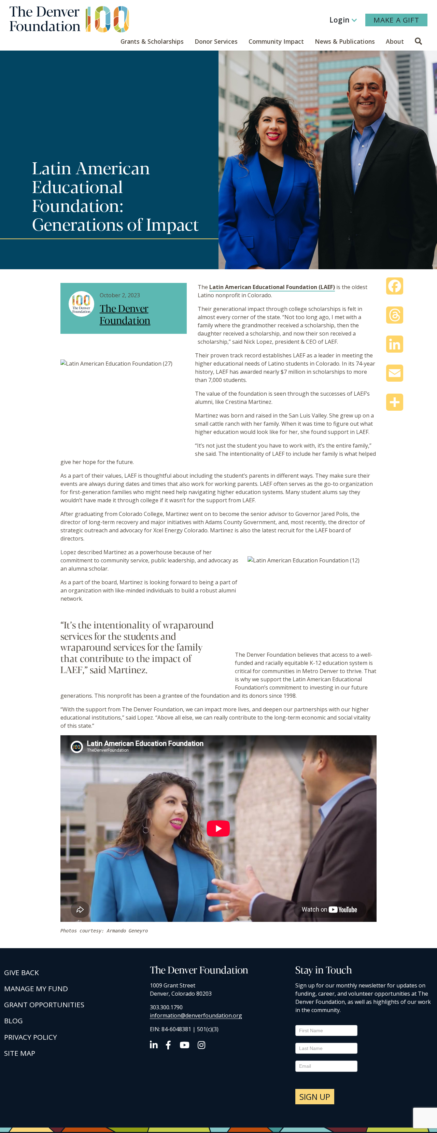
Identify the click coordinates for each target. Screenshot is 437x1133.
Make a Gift (396, 20)
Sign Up (314, 1096)
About (395, 41)
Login (339, 20)
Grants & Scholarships (152, 41)
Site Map (19, 1053)
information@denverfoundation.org (196, 1015)
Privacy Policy (30, 1037)
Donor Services (216, 41)
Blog (13, 1020)
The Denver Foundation (125, 314)
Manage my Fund (36, 988)
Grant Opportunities (44, 1004)
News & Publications (345, 41)
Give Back (21, 972)
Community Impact (276, 41)
